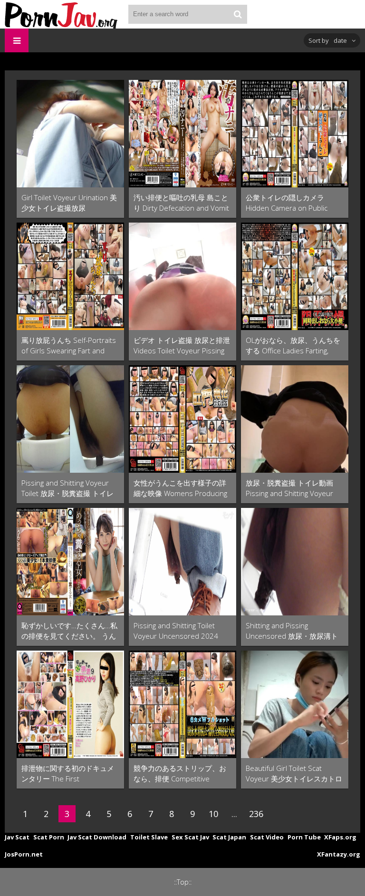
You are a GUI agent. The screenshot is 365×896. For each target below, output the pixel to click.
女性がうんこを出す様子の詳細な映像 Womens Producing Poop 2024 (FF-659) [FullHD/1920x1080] (180, 488)
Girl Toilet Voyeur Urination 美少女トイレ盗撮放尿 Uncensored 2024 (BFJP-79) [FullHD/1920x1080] (69, 203)
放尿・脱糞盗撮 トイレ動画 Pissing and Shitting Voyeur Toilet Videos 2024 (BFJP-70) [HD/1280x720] (291, 488)
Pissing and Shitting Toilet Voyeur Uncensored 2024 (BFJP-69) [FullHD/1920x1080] (181, 631)
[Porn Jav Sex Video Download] (62, 14)
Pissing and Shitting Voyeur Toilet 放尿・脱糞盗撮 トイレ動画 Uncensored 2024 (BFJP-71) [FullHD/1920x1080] (68, 488)
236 (256, 813)
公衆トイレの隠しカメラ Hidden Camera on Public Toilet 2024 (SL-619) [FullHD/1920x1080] (286, 203)
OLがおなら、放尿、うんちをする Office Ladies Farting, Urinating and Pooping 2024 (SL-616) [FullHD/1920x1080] (293, 345)
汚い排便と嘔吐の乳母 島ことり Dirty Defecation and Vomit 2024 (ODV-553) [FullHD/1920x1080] (181, 203)
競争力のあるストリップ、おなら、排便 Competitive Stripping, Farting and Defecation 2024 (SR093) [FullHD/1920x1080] (180, 773)
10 (213, 813)
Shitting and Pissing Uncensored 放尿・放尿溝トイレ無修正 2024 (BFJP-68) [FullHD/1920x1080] (292, 631)
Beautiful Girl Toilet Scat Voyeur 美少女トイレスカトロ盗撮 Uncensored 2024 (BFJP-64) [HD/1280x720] (294, 773)
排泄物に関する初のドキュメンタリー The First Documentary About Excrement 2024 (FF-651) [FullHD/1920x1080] (67, 773)
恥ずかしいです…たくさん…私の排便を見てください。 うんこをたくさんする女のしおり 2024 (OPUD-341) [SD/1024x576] (69, 631)
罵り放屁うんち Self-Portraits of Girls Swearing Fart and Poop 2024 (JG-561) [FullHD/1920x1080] (68, 345)
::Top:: (183, 881)
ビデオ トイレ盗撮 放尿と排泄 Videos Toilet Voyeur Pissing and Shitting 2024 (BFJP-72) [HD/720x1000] (182, 345)
